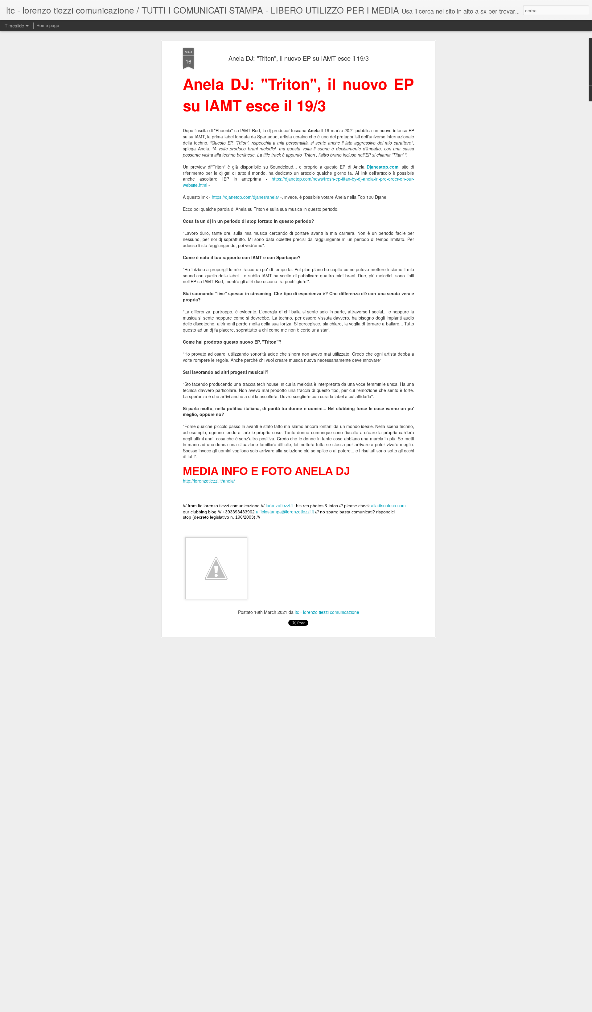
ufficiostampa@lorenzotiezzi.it (285, 511)
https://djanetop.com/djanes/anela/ (245, 197)
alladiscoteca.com (388, 505)
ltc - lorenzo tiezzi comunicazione (327, 612)
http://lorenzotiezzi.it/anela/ (209, 481)
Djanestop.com (382, 167)
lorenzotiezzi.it (280, 505)
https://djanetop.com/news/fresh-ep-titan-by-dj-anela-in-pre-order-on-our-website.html (298, 182)
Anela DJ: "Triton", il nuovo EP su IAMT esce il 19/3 (298, 58)
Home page (47, 25)
